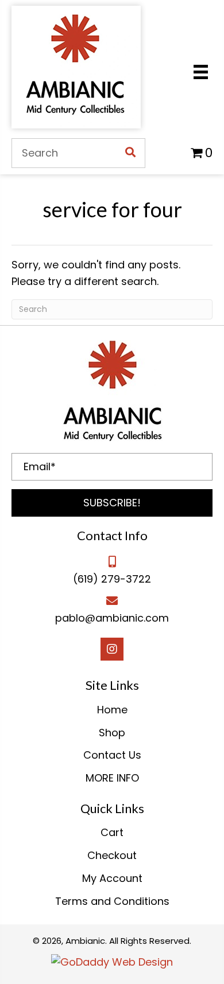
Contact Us (112, 755)
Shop (112, 732)
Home (112, 709)
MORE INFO (112, 778)
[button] (112, 503)
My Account (112, 878)
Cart (112, 832)
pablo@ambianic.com (112, 618)
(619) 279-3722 (112, 579)
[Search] (130, 153)
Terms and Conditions (112, 901)
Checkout (112, 855)
